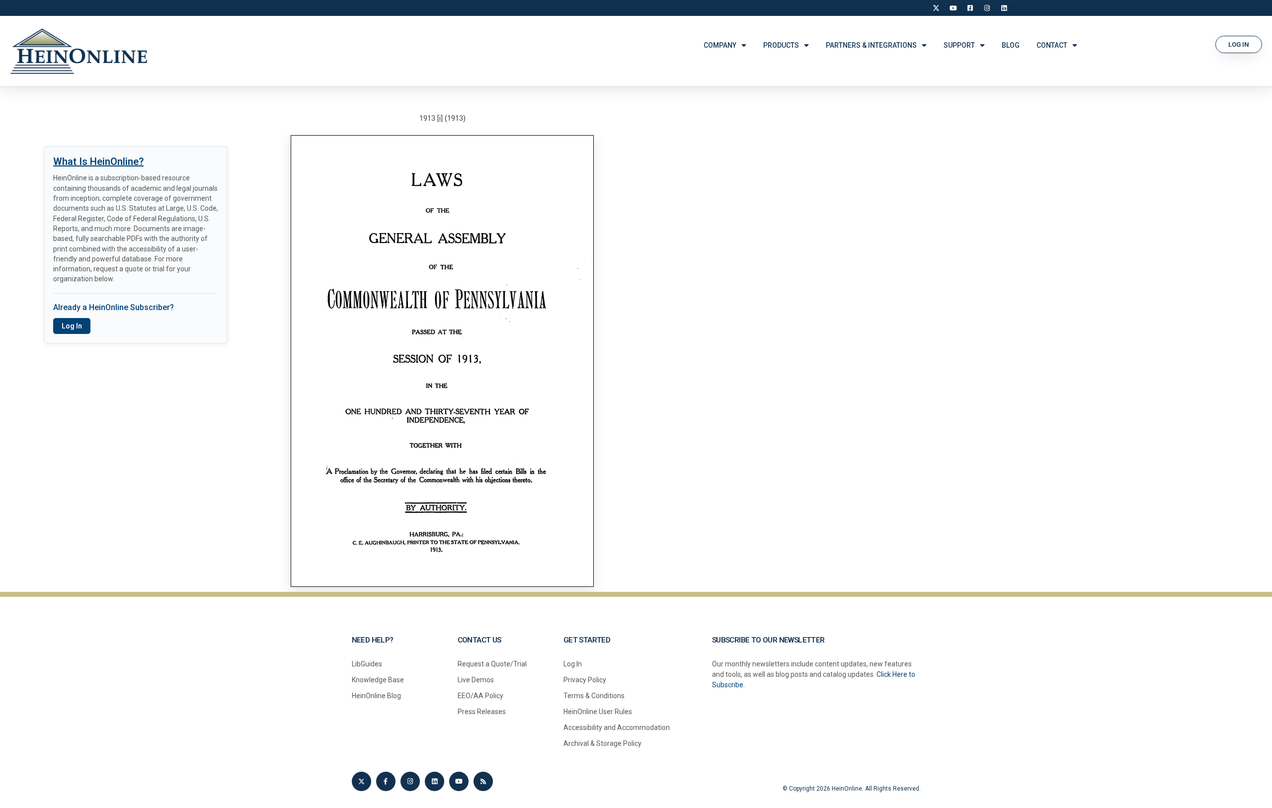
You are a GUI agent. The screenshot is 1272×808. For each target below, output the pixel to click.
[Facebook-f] (386, 781)
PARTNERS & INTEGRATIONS (871, 45)
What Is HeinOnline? (98, 161)
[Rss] (483, 781)
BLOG (1011, 45)
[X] (936, 8)
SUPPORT (959, 45)
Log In (72, 326)
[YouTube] (953, 8)
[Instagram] (987, 8)
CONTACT (1051, 45)
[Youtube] (459, 781)
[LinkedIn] (1004, 8)
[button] (1238, 44)
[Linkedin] (434, 781)
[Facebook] (970, 8)
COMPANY (720, 45)
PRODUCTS (781, 45)
